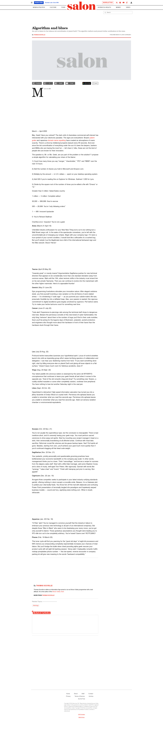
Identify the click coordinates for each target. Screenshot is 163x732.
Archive (91, 696)
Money (118, 7)
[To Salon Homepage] (81, 6)
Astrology (36, 605)
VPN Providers (81, 714)
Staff (83, 693)
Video (128, 7)
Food (63, 7)
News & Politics (39, 7)
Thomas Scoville (39, 34)
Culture (53, 7)
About (76, 693)
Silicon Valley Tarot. (58, 591)
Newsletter (108, 2)
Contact (90, 693)
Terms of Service (80, 696)
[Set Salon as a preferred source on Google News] (86, 83)
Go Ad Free (81, 699)
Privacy (68, 696)
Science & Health (104, 7)
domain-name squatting (57, 140)
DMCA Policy (82, 717)
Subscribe (39, 2)
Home (68, 693)
